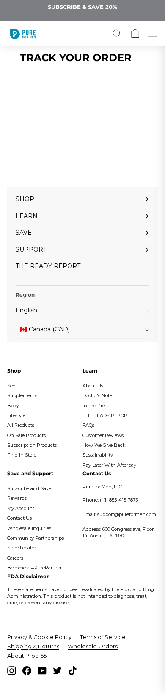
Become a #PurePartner (34, 568)
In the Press (95, 406)
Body (13, 406)
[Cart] (135, 33)
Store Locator (21, 548)
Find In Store (21, 455)
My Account (20, 508)
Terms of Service (103, 636)
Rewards (17, 498)
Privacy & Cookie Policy (39, 636)
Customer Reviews (103, 435)
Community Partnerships (35, 538)
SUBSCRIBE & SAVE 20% (82, 6)
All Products (20, 425)
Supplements (22, 395)
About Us (92, 386)
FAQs (88, 425)
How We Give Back (104, 445)
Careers (15, 558)
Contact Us (19, 518)
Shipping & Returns (33, 646)
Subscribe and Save (29, 488)
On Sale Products (26, 435)
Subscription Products (32, 445)
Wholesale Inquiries (29, 528)
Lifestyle (16, 415)
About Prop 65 (27, 655)
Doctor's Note (97, 395)
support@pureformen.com (126, 514)
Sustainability (97, 455)
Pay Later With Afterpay (109, 465)
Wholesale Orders (93, 646)
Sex (11, 386)
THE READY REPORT (106, 415)
